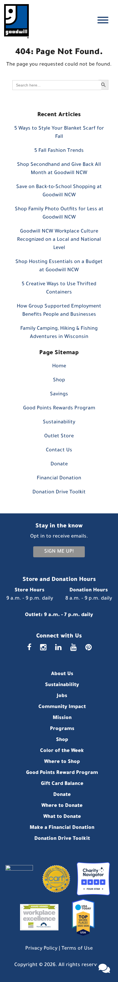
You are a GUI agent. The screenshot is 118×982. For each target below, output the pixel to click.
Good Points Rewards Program (59, 408)
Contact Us (59, 450)
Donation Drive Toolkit (59, 492)
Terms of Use (77, 949)
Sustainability (59, 422)
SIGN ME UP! (59, 552)
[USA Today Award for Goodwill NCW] (81, 918)
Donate (59, 464)
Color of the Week (62, 751)
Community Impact (62, 707)
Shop (59, 380)
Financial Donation (59, 478)
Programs (62, 729)
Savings (59, 394)
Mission (62, 718)
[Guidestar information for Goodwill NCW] (21, 879)
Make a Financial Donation (62, 828)
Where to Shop (62, 762)
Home (59, 366)
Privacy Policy (41, 949)
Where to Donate (62, 806)
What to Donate (62, 817)
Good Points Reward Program (62, 773)
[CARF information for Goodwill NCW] (54, 879)
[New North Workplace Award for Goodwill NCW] (38, 918)
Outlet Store (59, 436)
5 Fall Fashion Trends (59, 151)
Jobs (62, 696)
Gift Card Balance (62, 784)
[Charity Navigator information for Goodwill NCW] (91, 879)
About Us (62, 674)
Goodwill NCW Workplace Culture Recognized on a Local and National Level (59, 240)
